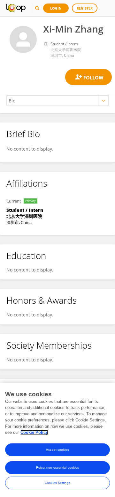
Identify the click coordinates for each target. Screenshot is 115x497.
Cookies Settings (57, 483)
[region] (57, 440)
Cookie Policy (34, 432)
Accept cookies (57, 449)
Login (56, 8)
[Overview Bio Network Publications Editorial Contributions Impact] (57, 100)
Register (85, 8)
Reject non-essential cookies (57, 467)
